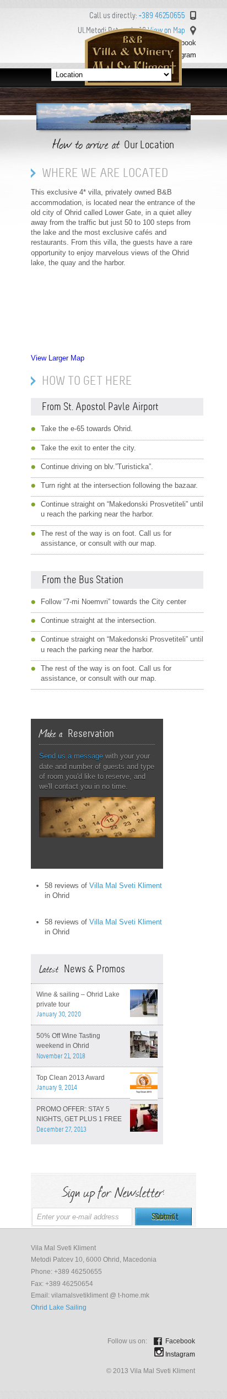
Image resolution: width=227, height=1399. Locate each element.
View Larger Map (57, 358)
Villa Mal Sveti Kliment (125, 885)
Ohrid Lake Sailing (59, 1307)
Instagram (180, 1354)
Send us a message (71, 756)
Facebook (180, 1341)
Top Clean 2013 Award (70, 1077)
